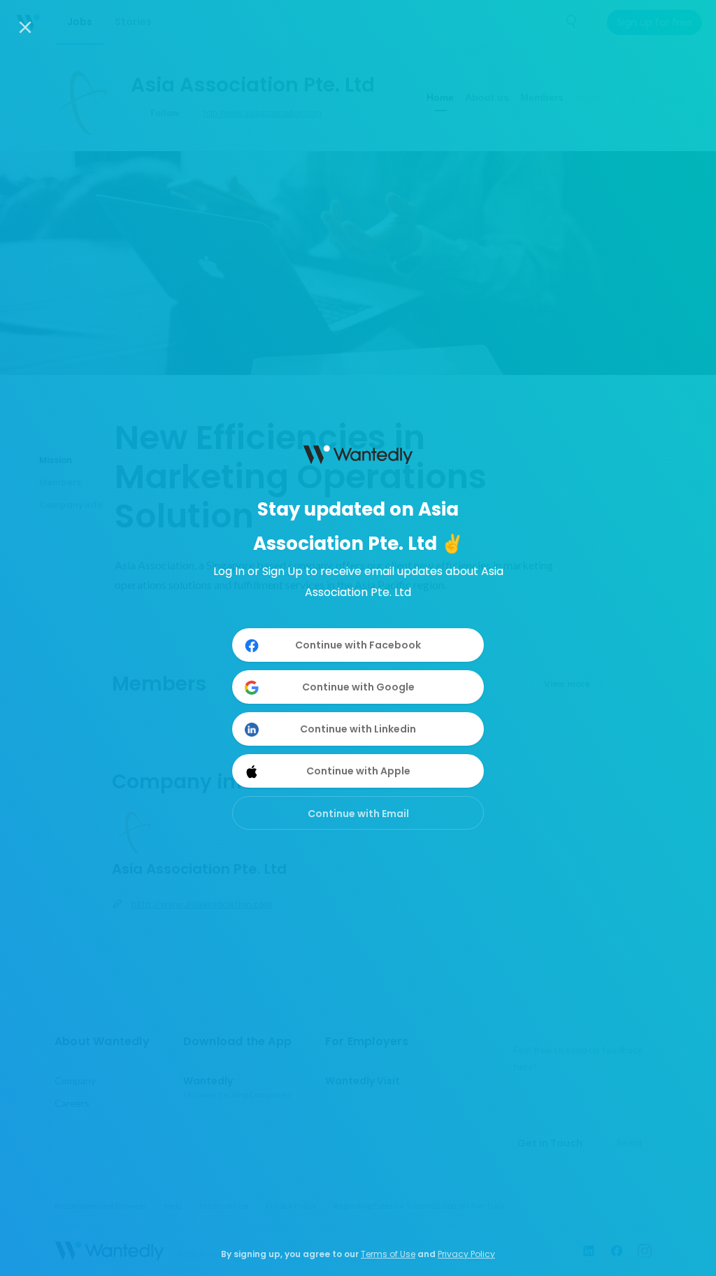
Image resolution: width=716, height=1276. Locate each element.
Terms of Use (388, 1254)
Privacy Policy (466, 1254)
